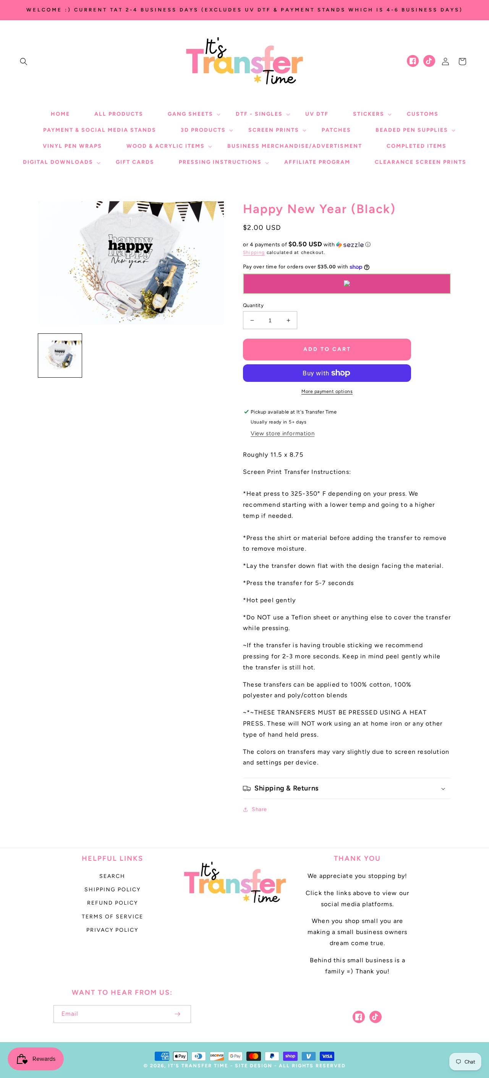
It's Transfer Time (198, 1065)
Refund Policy (112, 903)
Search (112, 876)
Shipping (254, 252)
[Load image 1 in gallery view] (60, 355)
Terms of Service (112, 916)
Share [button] (259, 809)
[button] (23, 61)
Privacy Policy (112, 930)
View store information (282, 433)
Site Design (253, 1065)
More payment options (327, 391)
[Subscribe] (177, 1014)
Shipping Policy (112, 889)
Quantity (253, 305)
